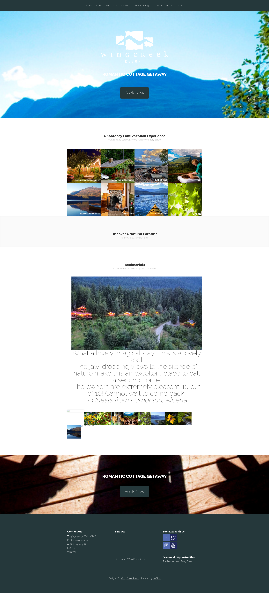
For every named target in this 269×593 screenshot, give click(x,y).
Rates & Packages (142, 5)
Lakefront (151, 158)
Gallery (158, 5)
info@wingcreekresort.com (82, 540)
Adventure (111, 5)
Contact (180, 5)
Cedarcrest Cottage (118, 158)
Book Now (134, 92)
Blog (169, 5)
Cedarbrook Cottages (84, 158)
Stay (88, 5)
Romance (125, 5)
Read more (84, 169)
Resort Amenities (84, 192)
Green (185, 192)
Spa (185, 158)
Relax (98, 5)
